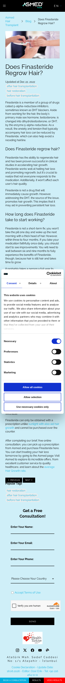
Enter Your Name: (22, 526)
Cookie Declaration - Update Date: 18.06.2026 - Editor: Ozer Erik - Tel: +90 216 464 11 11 (32, 671)
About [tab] (53, 283)
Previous (15, 480)
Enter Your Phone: (22, 559)
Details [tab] (32, 283)
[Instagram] (18, 650)
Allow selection (33, 396)
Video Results (54, 680)
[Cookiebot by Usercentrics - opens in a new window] (46, 274)
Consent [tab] (12, 283)
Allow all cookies (32, 387)
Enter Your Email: (22, 543)
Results (36, 680)
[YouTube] (40, 650)
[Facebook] (33, 650)
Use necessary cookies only (32, 406)
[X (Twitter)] (25, 650)
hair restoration (16, 91)
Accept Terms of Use (27, 592)
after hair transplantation (22, 86)
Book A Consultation (14, 680)
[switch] (56, 351)
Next (28, 480)
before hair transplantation (23, 95)
